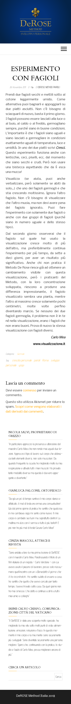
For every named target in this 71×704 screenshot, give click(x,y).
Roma (45, 360)
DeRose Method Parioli (49, 87)
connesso (29, 390)
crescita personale (22, 360)
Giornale (20, 353)
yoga (21, 365)
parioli (37, 360)
